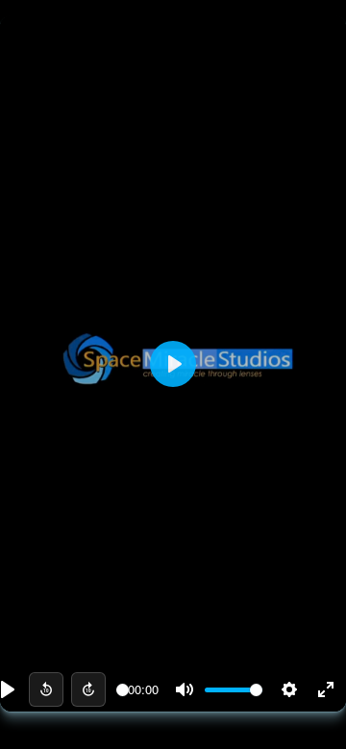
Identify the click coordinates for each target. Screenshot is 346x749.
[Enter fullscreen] (325, 689)
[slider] (122, 690)
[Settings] (289, 689)
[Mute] (184, 689)
